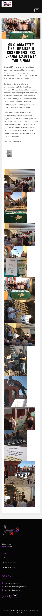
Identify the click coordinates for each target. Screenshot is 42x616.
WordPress (21, 613)
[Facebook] (9, 596)
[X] (15, 596)
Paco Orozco (14, 610)
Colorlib (27, 610)
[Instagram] (4, 596)
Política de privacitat (9, 563)
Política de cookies (9, 568)
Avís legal (6, 558)
